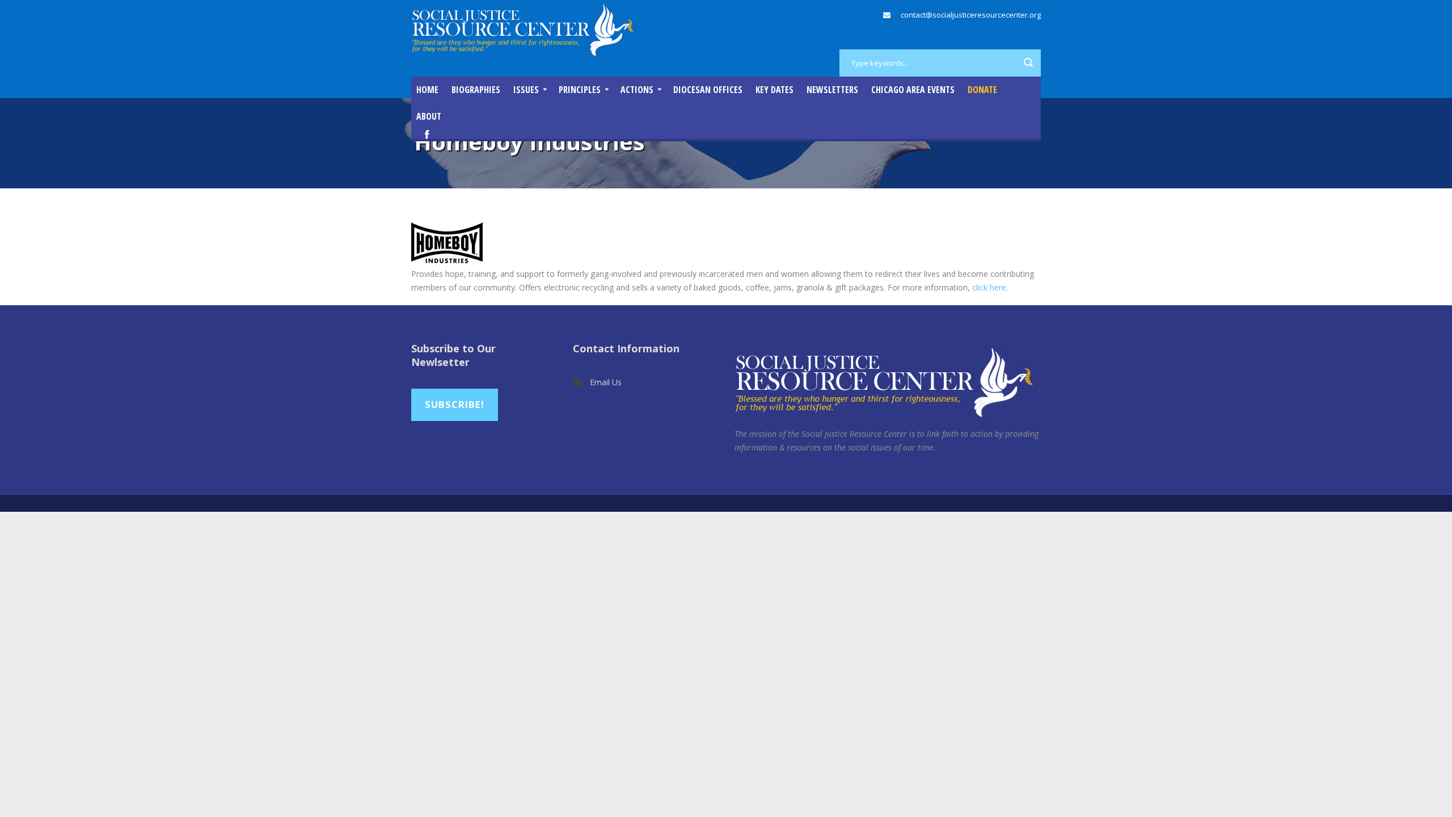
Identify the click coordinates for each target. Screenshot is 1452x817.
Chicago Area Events (913, 89)
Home (427, 89)
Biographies (475, 89)
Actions (637, 89)
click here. (990, 287)
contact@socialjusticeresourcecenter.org (971, 15)
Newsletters (832, 89)
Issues (526, 89)
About (428, 116)
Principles (580, 89)
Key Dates (774, 89)
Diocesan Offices (707, 89)
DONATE (982, 89)
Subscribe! (454, 404)
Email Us (606, 382)
